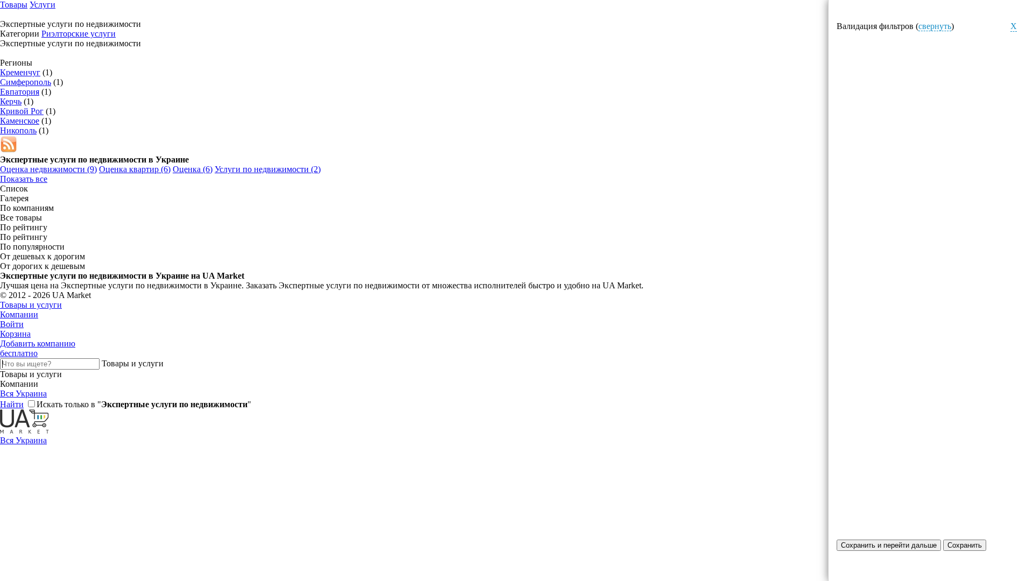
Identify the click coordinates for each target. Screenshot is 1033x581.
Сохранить (964, 545)
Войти (12, 324)
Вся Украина (23, 393)
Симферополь (25, 82)
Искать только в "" (144, 404)
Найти (12, 404)
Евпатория (19, 91)
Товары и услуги (31, 304)
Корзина (15, 333)
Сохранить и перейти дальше (889, 545)
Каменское (19, 120)
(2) (268, 169)
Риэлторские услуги (78, 33)
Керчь (11, 101)
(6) (135, 169)
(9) (48, 169)
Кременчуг (20, 72)
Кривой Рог (22, 111)
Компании (19, 314)
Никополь (18, 130)
